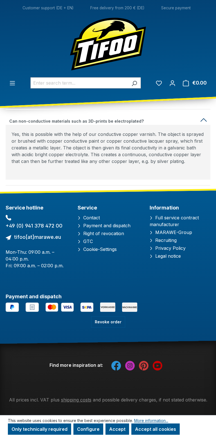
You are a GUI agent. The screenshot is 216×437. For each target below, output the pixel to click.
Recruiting (165, 240)
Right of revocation (103, 233)
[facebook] (116, 365)
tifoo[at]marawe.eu (37, 237)
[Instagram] (130, 365)
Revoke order (108, 321)
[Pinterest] (143, 365)
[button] (108, 120)
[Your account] (172, 83)
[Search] (134, 83)
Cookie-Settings (99, 249)
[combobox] (79, 83)
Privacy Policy (170, 248)
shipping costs (76, 400)
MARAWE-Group (173, 232)
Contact (91, 217)
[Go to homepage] (108, 44)
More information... (151, 420)
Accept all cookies (155, 429)
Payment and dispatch (106, 225)
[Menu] (12, 83)
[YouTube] (157, 365)
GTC (87, 241)
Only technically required (40, 429)
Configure (88, 429)
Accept (117, 429)
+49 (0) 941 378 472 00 (34, 226)
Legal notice (167, 256)
